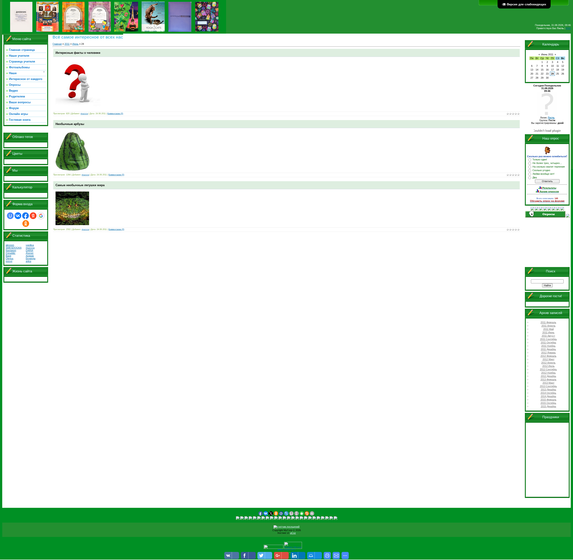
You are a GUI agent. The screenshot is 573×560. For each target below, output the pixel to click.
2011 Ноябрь (548, 346)
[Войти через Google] (41, 215)
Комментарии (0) (115, 113)
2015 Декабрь (548, 406)
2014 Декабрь (548, 396)
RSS (568, 28)
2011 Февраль (548, 322)
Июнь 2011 (547, 54)
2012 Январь (548, 352)
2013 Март (548, 382)
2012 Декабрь (548, 376)
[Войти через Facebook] (25, 215)
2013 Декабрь (548, 389)
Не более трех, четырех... (547, 163)
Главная (57, 44)
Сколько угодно (541, 170)
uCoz (293, 533)
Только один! (539, 159)
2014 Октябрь (548, 393)
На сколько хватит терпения (548, 166)
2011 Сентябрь (548, 339)
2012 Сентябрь (548, 369)
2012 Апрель (548, 362)
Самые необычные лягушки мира (80, 185)
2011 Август (548, 335)
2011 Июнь (548, 332)
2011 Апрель (548, 325)
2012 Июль (548, 366)
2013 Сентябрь (548, 386)
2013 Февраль (548, 379)
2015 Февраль (548, 399)
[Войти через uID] (10, 215)
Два (534, 177)
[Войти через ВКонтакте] (18, 215)
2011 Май (548, 329)
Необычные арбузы (70, 124)
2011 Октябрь (548, 342)
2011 (67, 44)
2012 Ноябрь (548, 372)
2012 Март (548, 359)
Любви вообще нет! (543, 173)
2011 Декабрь (548, 349)
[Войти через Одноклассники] (25, 223)
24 (552, 73)
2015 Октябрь (548, 403)
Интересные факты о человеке (78, 52)
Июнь (75, 44)
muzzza (84, 113)
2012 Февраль (548, 356)
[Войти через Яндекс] (33, 215)
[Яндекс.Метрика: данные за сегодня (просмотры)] (293, 545)
